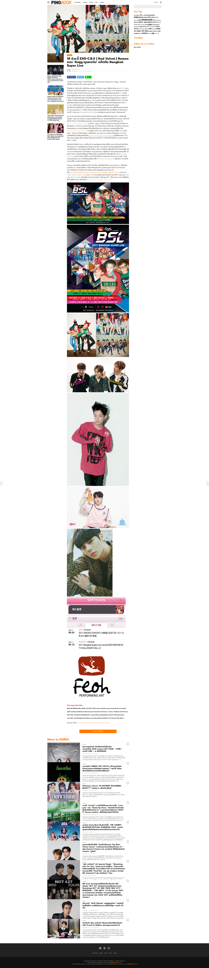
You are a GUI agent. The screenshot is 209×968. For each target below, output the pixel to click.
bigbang (137, 17)
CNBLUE (153, 17)
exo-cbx (79, 722)
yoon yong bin (105, 722)
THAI (96, 2)
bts (149, 17)
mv (149, 26)
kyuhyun (136, 26)
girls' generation (146, 22)
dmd (157, 17)
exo (139, 20)
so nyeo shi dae (141, 31)
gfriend (136, 22)
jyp (150, 24)
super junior (152, 31)
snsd (158, 28)
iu (160, 22)
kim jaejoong (155, 24)
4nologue (137, 15)
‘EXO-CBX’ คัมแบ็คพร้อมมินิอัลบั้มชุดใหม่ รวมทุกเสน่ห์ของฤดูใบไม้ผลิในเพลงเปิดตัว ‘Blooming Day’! (55, 118)
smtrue (154, 29)
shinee (147, 29)
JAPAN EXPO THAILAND (140, 24)
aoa (143, 15)
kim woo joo (86, 722)
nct (152, 26)
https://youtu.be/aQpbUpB (77, 123)
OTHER (102, 2)
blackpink (144, 17)
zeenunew (156, 33)
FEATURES (77, 2)
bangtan (151, 15)
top (141, 33)
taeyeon (137, 33)
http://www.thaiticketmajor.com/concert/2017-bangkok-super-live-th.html (95, 172)
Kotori (85, 753)
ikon (158, 22)
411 (141, 15)
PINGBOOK (77, 69)
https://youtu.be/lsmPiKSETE (77, 131)
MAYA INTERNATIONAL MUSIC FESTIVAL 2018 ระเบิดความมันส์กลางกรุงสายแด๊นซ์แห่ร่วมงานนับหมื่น (55, 79)
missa (147, 26)
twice (144, 33)
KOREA (85, 2)
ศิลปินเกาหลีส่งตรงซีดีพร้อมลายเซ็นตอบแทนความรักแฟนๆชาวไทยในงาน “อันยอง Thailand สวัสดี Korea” (55, 99)
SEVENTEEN (141, 29)
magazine (142, 26)
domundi (136, 20)
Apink (146, 15)
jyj (148, 24)
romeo (99, 722)
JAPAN (91, 2)
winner (149, 33)
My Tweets (137, 47)
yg (153, 33)
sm (150, 28)
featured (147, 19)
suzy (159, 31)
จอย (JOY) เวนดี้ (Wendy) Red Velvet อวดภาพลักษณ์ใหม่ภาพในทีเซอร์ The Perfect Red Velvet (55, 137)
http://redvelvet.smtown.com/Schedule (100, 135)
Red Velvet (93, 722)
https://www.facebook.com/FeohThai (100, 179)
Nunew (154, 26)
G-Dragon (158, 20)
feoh (153, 20)
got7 (155, 22)
